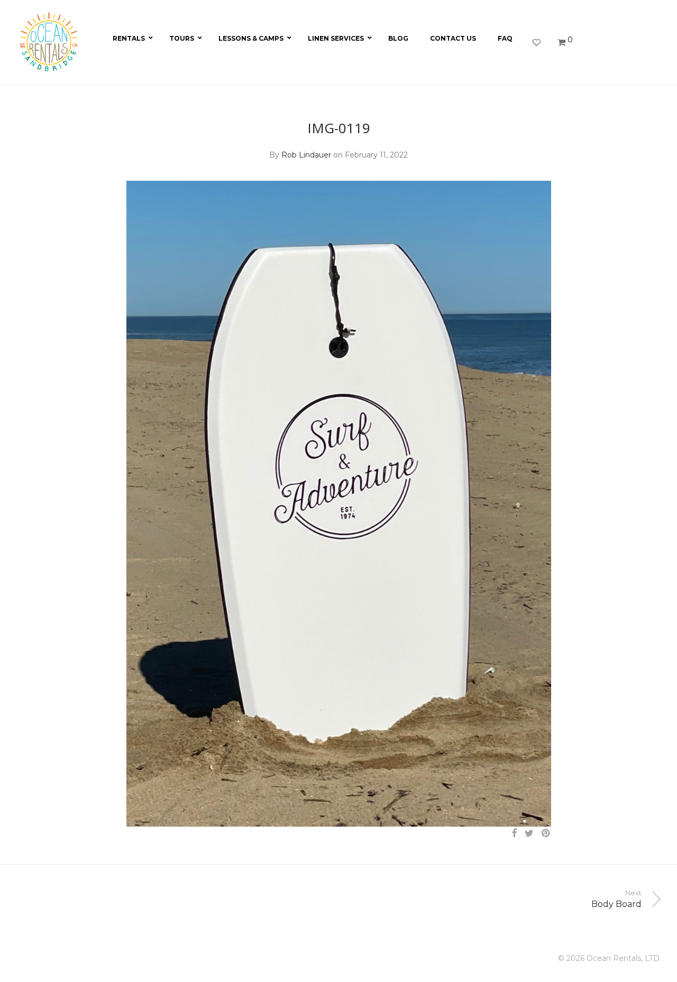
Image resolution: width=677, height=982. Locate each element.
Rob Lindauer (306, 155)
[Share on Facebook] (514, 833)
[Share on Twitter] (529, 833)
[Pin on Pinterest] (546, 833)
